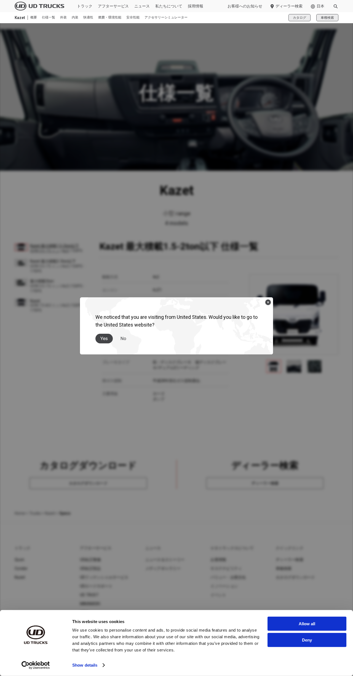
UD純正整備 (90, 559)
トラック (84, 6)
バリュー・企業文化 (228, 577)
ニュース (142, 6)
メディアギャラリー (163, 568)
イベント (218, 595)
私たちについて (168, 6)
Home (20, 513)
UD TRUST (89, 595)
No (123, 338)
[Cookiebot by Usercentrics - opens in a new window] (36, 665)
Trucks (35, 513)
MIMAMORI (90, 604)
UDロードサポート (96, 586)
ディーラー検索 (289, 6)
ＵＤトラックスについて (232, 548)
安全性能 (133, 17)
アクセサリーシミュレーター (166, 17)
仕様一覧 (48, 17)
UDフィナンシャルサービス (104, 577)
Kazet (50, 513)
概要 (33, 17)
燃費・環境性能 (109, 17)
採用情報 (195, 6)
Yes (104, 338)
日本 (320, 6)
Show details (84, 665)
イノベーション (224, 586)
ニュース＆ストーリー (165, 559)
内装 (75, 17)
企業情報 (218, 559)
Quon (19, 559)
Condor (21, 568)
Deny (307, 639)
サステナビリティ (226, 568)
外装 (63, 17)
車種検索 (327, 18)
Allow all (307, 623)
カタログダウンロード (295, 577)
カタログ (299, 18)
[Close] (268, 302)
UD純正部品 (90, 568)
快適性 (88, 17)
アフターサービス (113, 6)
